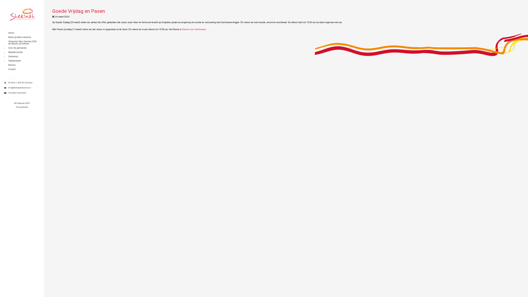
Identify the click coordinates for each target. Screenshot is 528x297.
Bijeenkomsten (15, 52)
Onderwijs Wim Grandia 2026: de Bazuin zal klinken (22, 42)
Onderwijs (13, 56)
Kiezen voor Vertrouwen (194, 29)
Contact (12, 69)
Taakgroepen (14, 60)
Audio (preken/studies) (19, 37)
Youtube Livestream (17, 93)
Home (11, 33)
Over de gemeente (17, 48)
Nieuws (12, 65)
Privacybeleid (22, 107)
